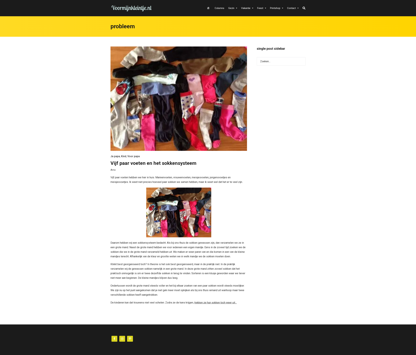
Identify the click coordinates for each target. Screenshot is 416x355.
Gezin (231, 8)
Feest (260, 8)
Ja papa (115, 156)
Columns (219, 8)
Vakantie (245, 8)
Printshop (275, 8)
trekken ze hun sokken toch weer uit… (215, 302)
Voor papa (133, 156)
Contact (291, 8)
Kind (123, 156)
